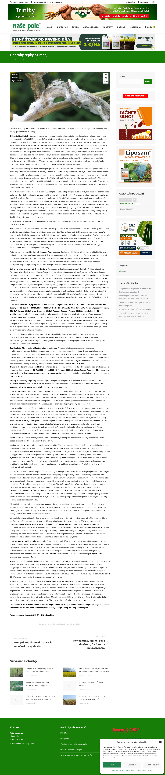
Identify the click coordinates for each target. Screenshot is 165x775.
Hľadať (122, 77)
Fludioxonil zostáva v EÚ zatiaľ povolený (91, 684)
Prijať (112, 765)
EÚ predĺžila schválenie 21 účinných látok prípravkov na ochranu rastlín (40, 698)
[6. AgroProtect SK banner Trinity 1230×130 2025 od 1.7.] (82, 19)
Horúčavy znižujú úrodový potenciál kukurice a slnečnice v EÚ (93, 698)
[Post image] (16, 672)
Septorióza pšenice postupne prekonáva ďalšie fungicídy (37, 684)
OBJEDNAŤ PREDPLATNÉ (135, 96)
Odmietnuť (132, 765)
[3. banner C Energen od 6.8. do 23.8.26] (82, 49)
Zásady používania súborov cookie (122, 770)
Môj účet (130, 2)
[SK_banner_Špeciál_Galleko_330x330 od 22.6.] (135, 139)
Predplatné (64, 738)
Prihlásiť (144, 2)
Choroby (15, 74)
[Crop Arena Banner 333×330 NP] (135, 254)
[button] (160, 742)
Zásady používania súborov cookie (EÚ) (76, 755)
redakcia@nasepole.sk (25, 743)
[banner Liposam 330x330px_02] (135, 182)
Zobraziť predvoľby (151, 765)
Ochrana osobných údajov (143, 770)
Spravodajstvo (17, 81)
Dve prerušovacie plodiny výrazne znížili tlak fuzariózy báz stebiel (39, 670)
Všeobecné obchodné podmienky (73, 744)
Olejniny (15, 77)
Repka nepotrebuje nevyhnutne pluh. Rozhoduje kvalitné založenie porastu (94, 670)
